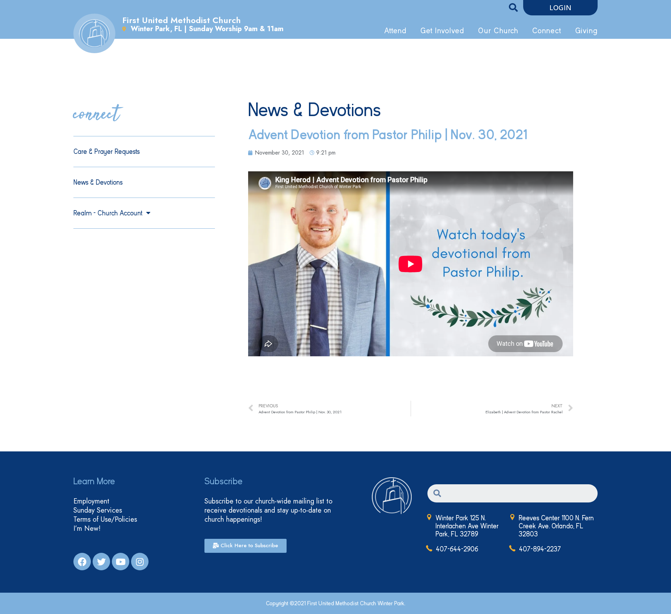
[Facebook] (82, 561)
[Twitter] (101, 561)
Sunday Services (97, 510)
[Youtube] (120, 561)
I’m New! (87, 528)
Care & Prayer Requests (106, 151)
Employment (91, 501)
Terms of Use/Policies (105, 519)
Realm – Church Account (108, 213)
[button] (560, 7)
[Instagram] (140, 561)
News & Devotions (98, 182)
